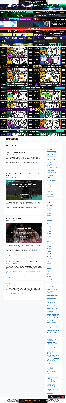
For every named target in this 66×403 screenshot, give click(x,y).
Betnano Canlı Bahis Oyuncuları (53, 167)
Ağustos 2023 (49, 236)
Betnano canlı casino (52, 305)
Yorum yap (9, 255)
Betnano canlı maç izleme (53, 308)
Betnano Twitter (42, 138)
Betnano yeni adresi (50, 368)
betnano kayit (49, 339)
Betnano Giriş (28, 138)
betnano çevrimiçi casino (50, 374)
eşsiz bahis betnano (49, 385)
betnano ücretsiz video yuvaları (50, 377)
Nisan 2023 (49, 243)
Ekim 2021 (48, 273)
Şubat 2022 (49, 266)
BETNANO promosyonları (53, 353)
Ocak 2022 (49, 268)
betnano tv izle (49, 361)
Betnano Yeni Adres (50, 367)
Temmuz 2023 (49, 238)
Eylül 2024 (49, 215)
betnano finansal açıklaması (55, 314)
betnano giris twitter (50, 318)
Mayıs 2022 (49, 261)
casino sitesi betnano (51, 384)
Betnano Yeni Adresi (50, 138)
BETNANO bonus (51, 299)
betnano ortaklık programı (50, 348)
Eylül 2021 (48, 274)
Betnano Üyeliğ (49, 177)
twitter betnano (49, 389)
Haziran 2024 (49, 220)
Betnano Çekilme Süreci (51, 154)
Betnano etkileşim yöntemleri (19, 276)
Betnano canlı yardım (50, 311)
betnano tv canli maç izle (51, 360)
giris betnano (53, 385)
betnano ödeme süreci (50, 375)
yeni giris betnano (49, 390)
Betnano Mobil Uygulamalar (52, 180)
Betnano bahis (12, 276)
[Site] (16, 48)
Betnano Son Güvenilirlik (51, 161)
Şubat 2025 (49, 208)
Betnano (57, 138)
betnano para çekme (50, 351)
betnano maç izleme (54, 343)
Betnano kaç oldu (51, 342)
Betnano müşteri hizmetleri (29, 276)
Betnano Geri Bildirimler (51, 162)
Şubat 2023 (49, 246)
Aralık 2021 (49, 269)
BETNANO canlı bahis (52, 303)
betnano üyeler (56, 377)
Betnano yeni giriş (50, 369)
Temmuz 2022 (49, 258)
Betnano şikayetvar (51, 381)
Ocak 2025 (49, 210)
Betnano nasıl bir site (52, 347)
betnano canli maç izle (51, 302)
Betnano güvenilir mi (52, 335)
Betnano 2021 (11, 284)
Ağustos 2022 (49, 256)
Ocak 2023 (49, 248)
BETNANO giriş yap (52, 326)
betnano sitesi (49, 355)
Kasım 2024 (49, 211)
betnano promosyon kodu (51, 352)
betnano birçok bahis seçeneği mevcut (51, 298)
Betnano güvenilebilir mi (50, 333)
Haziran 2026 (49, 205)
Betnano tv (56, 358)
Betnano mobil (49, 344)
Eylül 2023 (49, 235)
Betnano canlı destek (52, 307)
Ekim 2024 (49, 213)
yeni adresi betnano (55, 389)
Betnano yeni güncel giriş (52, 372)
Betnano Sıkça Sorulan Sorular (51, 356)
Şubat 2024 (49, 226)
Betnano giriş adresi (52, 322)
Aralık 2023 (49, 230)
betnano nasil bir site (56, 345)
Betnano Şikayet (35, 138)
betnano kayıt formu (50, 340)
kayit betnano (50, 388)
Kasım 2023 (49, 231)
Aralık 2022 (49, 249)
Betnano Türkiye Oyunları (51, 156)
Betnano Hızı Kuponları (51, 168)
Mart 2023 (49, 244)
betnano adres (55, 289)
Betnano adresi (50, 291)
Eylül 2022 (49, 254)
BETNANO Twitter (51, 363)
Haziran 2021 (49, 279)
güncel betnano (55, 386)
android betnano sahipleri (55, 390)
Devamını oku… (36, 162)
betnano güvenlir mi (50, 336)
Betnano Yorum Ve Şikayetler (52, 172)
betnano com (49, 314)
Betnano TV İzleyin (50, 170)
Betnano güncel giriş (53, 332)
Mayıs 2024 (49, 221)
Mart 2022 (49, 264)
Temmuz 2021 (49, 278)
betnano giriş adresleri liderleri (50, 323)
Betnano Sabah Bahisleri (15, 153)
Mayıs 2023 (49, 241)
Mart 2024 (49, 225)
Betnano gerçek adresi (53, 315)
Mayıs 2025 (49, 206)
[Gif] (33, 66)
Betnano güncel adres (51, 328)
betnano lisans (48, 343)
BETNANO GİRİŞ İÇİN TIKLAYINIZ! (33, 28)
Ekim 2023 (49, 233)
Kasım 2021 (49, 271)
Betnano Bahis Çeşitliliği (51, 152)
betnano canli (49, 301)
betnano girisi (56, 317)
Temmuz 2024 (49, 218)
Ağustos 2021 (49, 276)
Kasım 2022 (49, 251)
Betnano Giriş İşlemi (50, 173)
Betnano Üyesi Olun (50, 175)
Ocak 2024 (49, 228)
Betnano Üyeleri (50, 178)
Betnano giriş (50, 320)
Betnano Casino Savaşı (51, 159)
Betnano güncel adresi (53, 330)
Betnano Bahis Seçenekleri (51, 293)
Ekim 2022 (49, 253)
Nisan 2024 (49, 223)
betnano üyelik (50, 378)
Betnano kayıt (54, 339)
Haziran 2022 (49, 259)
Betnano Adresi (50, 147)
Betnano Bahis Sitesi (52, 295)
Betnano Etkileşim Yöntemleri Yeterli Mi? (22, 262)
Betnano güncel (22, 296)
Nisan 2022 (49, 263)
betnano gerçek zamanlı (49, 317)
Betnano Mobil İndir (13, 218)
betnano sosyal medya (55, 355)
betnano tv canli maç (50, 359)
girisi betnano (49, 386)
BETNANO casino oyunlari (53, 312)
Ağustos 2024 (49, 216)
